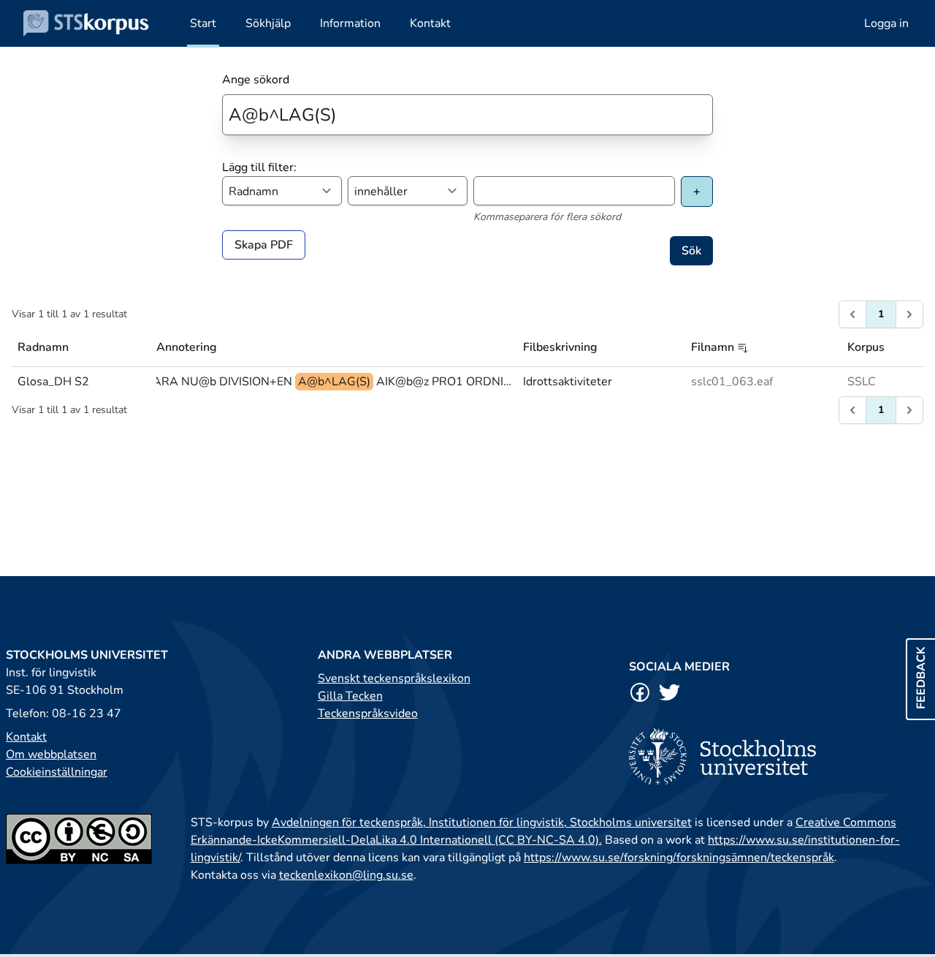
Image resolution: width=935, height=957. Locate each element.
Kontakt (26, 737)
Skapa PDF (263, 245)
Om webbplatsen (51, 754)
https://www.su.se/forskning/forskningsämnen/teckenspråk (679, 858)
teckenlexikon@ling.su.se (346, 875)
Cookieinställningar (56, 772)
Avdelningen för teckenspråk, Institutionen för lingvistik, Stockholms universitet (482, 822)
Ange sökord (255, 80)
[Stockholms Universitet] (779, 756)
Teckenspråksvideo (368, 714)
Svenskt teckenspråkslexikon (394, 678)
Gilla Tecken (350, 696)
